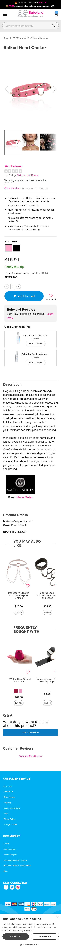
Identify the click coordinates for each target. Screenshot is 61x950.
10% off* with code (30, 2)
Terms (6, 813)
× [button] (57, 917)
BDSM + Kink (19, 38)
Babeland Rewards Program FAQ (17, 865)
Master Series (24, 497)
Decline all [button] (44, 936)
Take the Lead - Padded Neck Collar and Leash (47, 595)
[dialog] (30, 932)
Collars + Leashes (39, 38)
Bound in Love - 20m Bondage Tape (47, 680)
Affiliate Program (10, 854)
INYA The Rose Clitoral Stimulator (19, 680)
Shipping (7, 802)
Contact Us (8, 792)
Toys (6, 38)
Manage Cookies (10, 824)
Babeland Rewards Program (15, 860)
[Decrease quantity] (6, 286)
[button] (5, 14)
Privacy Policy (9, 819)
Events (6, 844)
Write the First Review (27, 175)
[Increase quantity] (18, 286)
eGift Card (8, 786)
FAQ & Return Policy (12, 808)
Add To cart (26, 296)
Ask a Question (12, 188)
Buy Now (18, 612)
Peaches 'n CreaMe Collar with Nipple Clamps (18, 595)
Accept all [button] (15, 936)
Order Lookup (9, 797)
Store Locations (10, 849)
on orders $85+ (30, 6)
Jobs (6, 871)
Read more (29, 930)
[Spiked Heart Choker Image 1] (30, 89)
